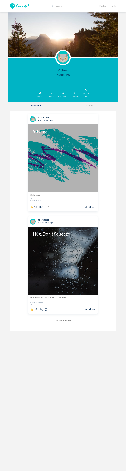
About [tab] (89, 105)
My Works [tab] (36, 105)
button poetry (37, 200)
